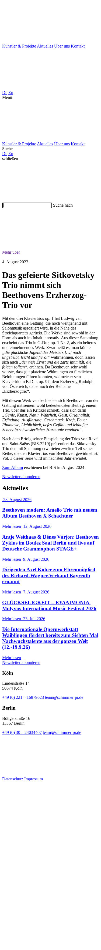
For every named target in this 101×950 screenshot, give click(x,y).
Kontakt (78, 46)
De (4, 92)
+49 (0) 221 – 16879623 (23, 697)
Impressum (33, 779)
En (10, 92)
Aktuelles (45, 46)
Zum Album (12, 467)
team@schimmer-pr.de (64, 697)
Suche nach (63, 205)
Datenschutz (12, 779)
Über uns (62, 46)
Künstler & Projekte (19, 46)
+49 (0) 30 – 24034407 (22, 732)
